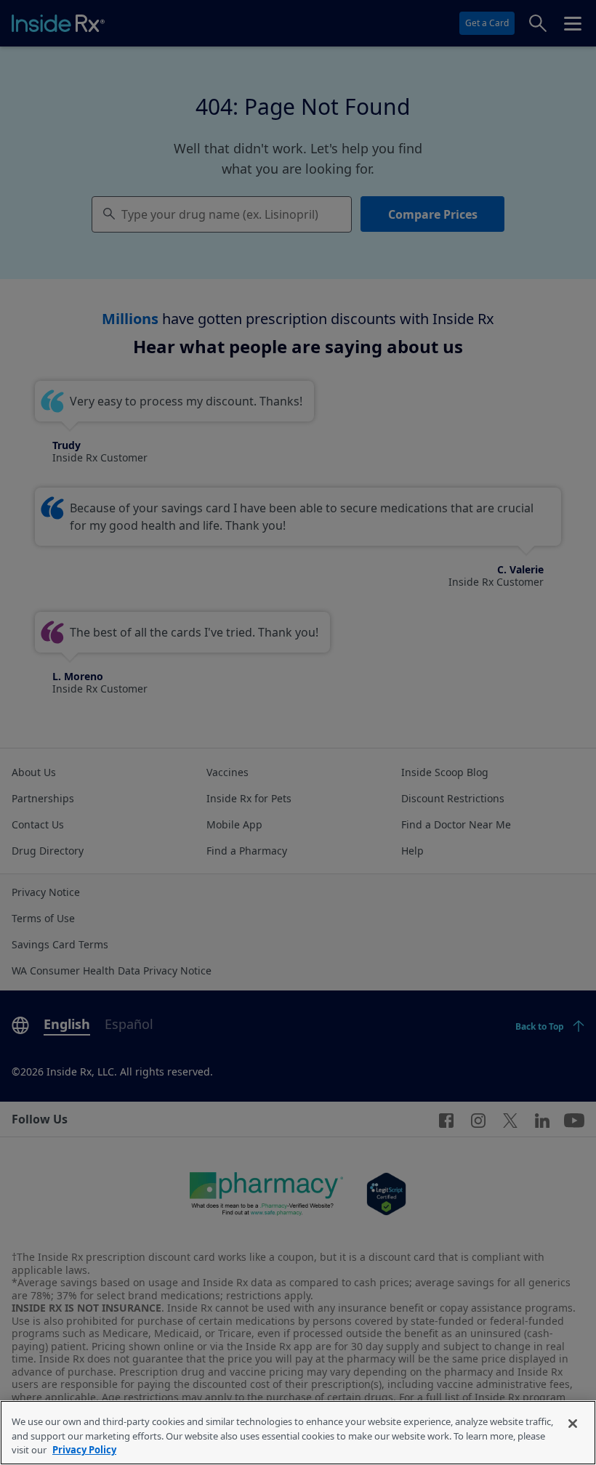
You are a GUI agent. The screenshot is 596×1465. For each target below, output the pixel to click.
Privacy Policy (84, 1449)
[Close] (573, 1424)
